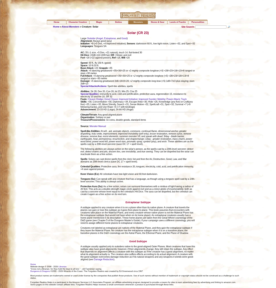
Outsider (91, 38)
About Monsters (70, 26)
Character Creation (78, 22)
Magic (99, 22)
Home (56, 22)
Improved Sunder (147, 99)
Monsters (138, 22)
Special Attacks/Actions (93, 86)
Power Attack (173, 99)
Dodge (99, 99)
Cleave (91, 99)
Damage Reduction (104, 259)
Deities (118, 22)
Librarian (63, 266)
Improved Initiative (128, 99)
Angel (100, 38)
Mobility (161, 99)
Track (184, 99)
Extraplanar (110, 38)
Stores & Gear (157, 22)
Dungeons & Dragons (40, 271)
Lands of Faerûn (178, 22)
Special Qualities (89, 94)
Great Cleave (111, 99)
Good (124, 38)
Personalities (197, 22)
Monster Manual (98, 126)
